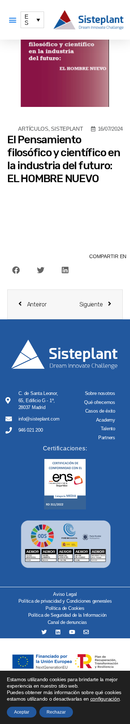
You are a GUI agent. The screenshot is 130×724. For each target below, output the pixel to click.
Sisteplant (67, 129)
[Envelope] (86, 632)
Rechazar (56, 712)
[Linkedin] (58, 632)
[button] (12, 20)
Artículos (33, 129)
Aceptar (21, 712)
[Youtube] (72, 632)
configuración (105, 699)
